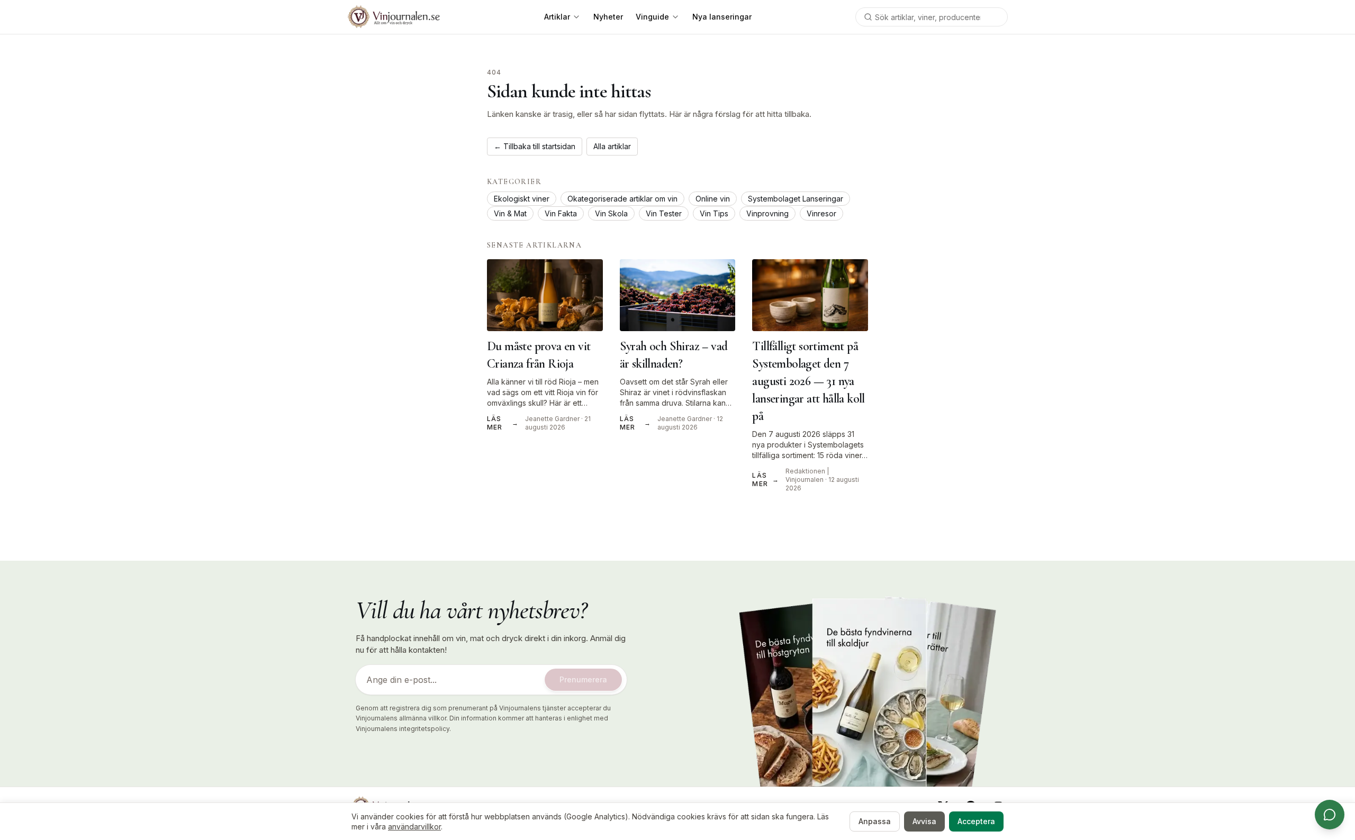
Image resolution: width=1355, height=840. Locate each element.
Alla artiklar (612, 146)
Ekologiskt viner (521, 198)
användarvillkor (414, 826)
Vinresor (821, 213)
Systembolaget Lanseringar (795, 198)
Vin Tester (664, 213)
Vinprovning (767, 213)
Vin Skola (611, 213)
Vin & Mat (510, 213)
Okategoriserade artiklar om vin (622, 198)
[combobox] (931, 16)
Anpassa (875, 821)
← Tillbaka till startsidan (534, 146)
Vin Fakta (561, 213)
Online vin (712, 198)
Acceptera (976, 821)
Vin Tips (714, 213)
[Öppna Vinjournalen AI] (1329, 814)
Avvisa (924, 821)
